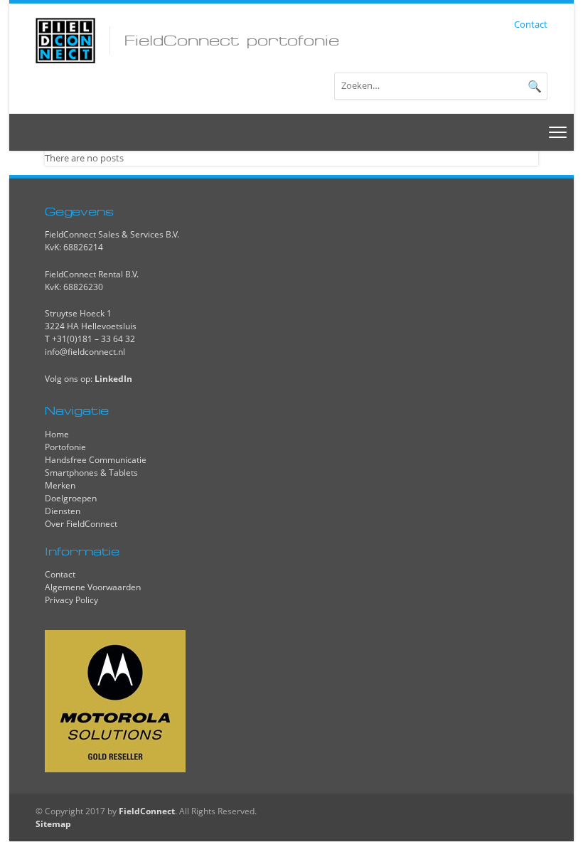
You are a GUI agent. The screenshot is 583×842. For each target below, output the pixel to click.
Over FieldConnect (81, 524)
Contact (530, 24)
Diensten (62, 511)
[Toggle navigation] (558, 132)
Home (57, 434)
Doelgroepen (71, 498)
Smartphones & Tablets (91, 473)
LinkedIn (113, 379)
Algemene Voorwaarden (93, 587)
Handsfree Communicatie (95, 460)
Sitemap (53, 824)
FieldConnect (147, 811)
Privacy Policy (71, 600)
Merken (60, 485)
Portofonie (65, 447)
